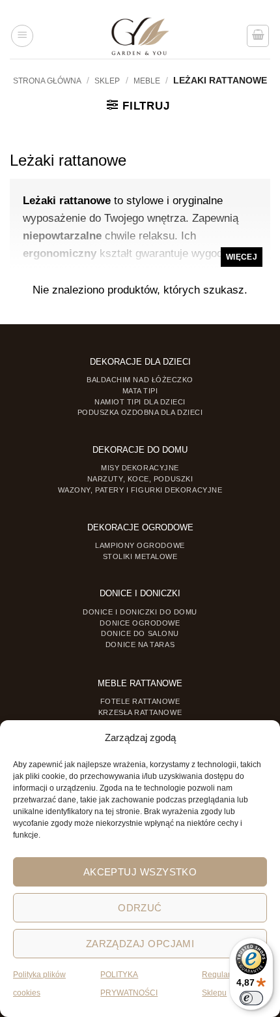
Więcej (241, 257)
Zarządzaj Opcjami (140, 943)
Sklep (107, 80)
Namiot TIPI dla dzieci (140, 402)
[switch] (251, 998)
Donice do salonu (140, 633)
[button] (22, 36)
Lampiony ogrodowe (139, 545)
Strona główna (47, 80)
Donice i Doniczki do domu (140, 612)
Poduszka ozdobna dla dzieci (140, 412)
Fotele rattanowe (140, 701)
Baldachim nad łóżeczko (140, 380)
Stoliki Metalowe (140, 556)
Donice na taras (140, 644)
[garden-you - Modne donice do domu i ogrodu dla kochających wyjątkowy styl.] (140, 36)
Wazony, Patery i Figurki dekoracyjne (140, 490)
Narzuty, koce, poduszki (140, 479)
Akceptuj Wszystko (140, 871)
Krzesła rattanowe (140, 712)
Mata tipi (140, 391)
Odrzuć (140, 907)
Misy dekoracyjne (140, 468)
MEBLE (146, 80)
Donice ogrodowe (140, 623)
